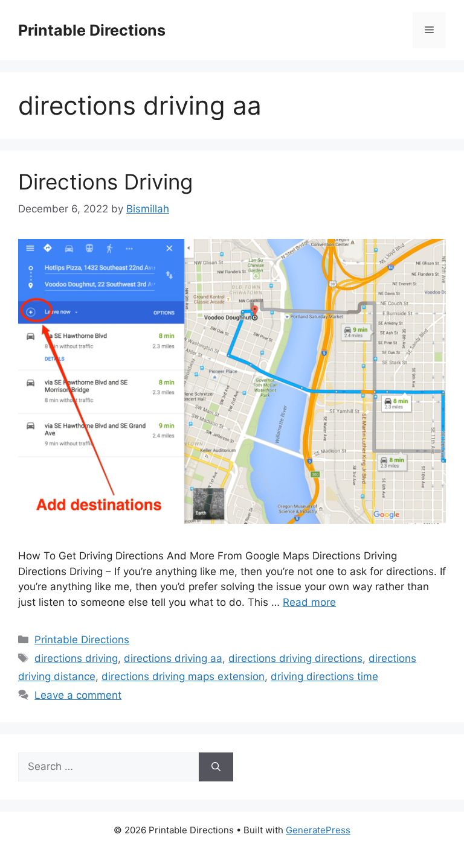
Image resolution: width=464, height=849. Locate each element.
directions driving (76, 658)
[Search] (216, 766)
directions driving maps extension (183, 676)
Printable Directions (92, 30)
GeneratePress (318, 830)
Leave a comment (77, 695)
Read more (309, 602)
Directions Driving (105, 181)
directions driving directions (295, 658)
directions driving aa (173, 658)
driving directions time (324, 676)
